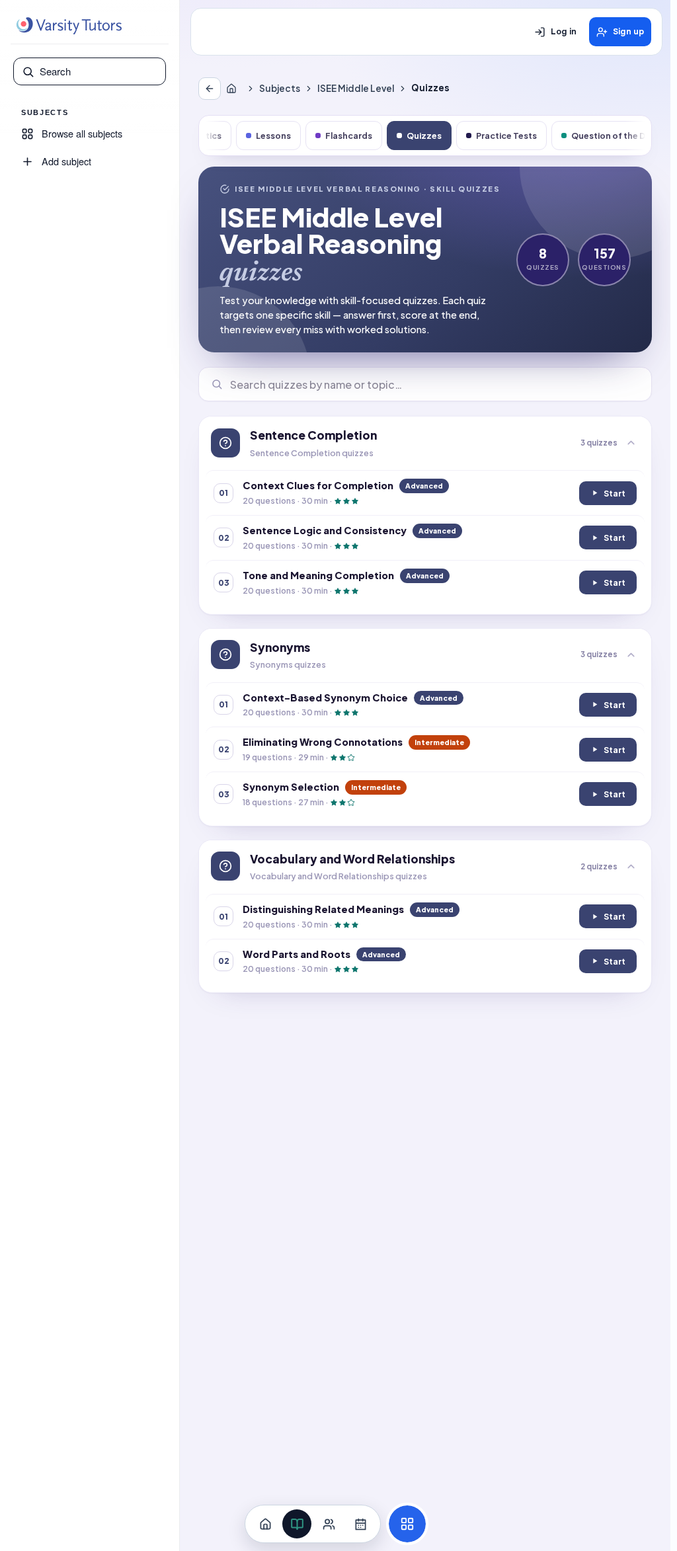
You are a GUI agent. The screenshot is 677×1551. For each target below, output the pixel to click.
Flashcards (348, 135)
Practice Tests (506, 135)
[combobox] (98, 71)
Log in (564, 31)
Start (613, 496)
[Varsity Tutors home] (69, 25)
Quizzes (424, 135)
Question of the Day (614, 135)
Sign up (628, 31)
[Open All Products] (407, 1523)
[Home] (234, 88)
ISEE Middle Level (355, 88)
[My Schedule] (360, 1523)
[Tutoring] (328, 1523)
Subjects (279, 88)
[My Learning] (296, 1523)
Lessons (273, 135)
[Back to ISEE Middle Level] (209, 88)
